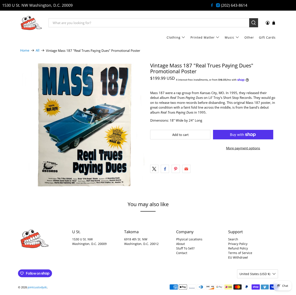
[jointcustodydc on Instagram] (218, 5)
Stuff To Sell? (185, 248)
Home (24, 50)
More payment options (243, 148)
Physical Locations (189, 239)
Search (233, 239)
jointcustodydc (37, 287)
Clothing (174, 37)
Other (249, 37)
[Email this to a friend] (186, 169)
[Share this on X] (154, 169)
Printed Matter (202, 37)
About (180, 244)
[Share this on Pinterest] (176, 169)
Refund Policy (238, 248)
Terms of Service (240, 253)
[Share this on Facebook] (165, 169)
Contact (181, 253)
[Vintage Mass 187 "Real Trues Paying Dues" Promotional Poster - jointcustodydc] (83, 125)
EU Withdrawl (238, 257)
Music (229, 37)
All (37, 50)
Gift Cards (267, 37)
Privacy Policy (237, 244)
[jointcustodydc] (31, 22)
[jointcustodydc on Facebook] (212, 5)
